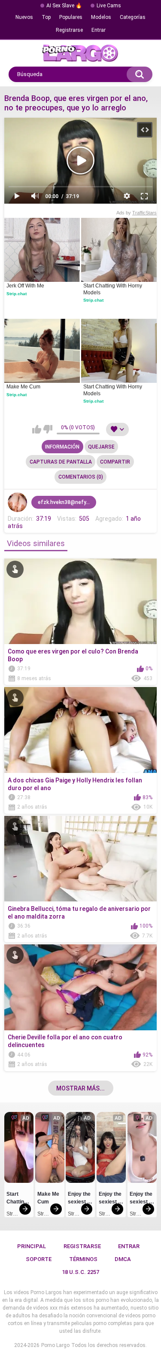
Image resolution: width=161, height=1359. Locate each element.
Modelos (101, 17)
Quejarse (101, 447)
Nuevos (24, 17)
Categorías (133, 17)
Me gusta (36, 429)
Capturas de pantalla (61, 462)
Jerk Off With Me (25, 286)
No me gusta (47, 429)
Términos (83, 1259)
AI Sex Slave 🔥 (64, 6)
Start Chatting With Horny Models (113, 289)
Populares (70, 17)
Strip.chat (16, 293)
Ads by (136, 212)
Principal (31, 1246)
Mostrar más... (80, 1088)
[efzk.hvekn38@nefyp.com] (17, 502)
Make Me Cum (23, 387)
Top (46, 17)
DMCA (123, 1259)
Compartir (115, 462)
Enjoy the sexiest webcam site (80, 1199)
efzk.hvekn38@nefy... (64, 502)
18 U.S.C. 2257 (80, 1272)
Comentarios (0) (80, 477)
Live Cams (109, 6)
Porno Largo (55, 1345)
